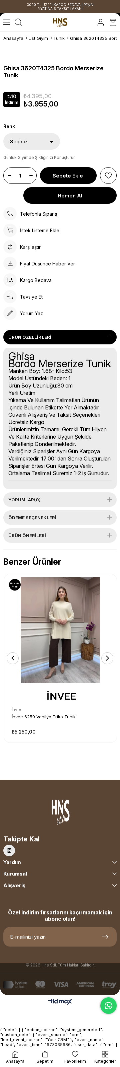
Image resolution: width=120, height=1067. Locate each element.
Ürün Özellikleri (29, 337)
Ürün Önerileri (27, 535)
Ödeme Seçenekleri (32, 517)
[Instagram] (9, 850)
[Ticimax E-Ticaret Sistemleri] (60, 1002)
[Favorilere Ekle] (108, 175)
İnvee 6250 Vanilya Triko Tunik (44, 716)
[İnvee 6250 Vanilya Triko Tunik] (60, 630)
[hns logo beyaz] (60, 814)
